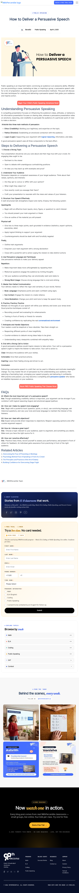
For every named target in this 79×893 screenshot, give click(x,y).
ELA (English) (12, 595)
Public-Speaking (40, 29)
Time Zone (9, 580)
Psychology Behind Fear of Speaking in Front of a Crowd (23, 457)
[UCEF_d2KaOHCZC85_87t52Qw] (14, 872)
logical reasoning (48, 137)
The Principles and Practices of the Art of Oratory (20, 460)
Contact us (53, 864)
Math (9, 591)
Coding (10, 598)
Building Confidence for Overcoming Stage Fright (21, 462)
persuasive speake (57, 377)
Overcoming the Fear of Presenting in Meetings (20, 454)
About (64, 860)
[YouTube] (25, 512)
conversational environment (49, 320)
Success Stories (42, 860)
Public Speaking (13, 601)
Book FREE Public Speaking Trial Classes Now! (38, 386)
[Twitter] (11, 512)
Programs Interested (13, 589)
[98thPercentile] (11, 2)
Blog (51, 860)
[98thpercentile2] (4, 872)
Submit (39, 610)
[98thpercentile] (11, 872)
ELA (26, 864)
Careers (64, 864)
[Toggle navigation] (77, 3)
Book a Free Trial (39, 825)
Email (7, 563)
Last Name (9, 554)
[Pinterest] (21, 512)
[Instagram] (16, 512)
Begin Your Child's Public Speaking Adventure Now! (38, 103)
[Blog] (4, 481)
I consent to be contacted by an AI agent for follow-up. (27, 605)
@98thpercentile (44, 699)
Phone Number (10, 571)
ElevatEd (28, 29)
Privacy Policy (66, 867)
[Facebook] (6, 512)
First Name (9, 546)
